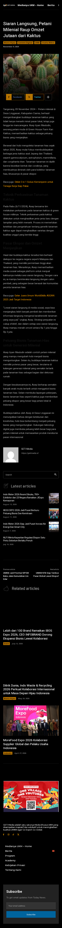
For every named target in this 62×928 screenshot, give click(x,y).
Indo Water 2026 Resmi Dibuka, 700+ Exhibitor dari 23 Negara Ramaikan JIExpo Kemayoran (23, 497)
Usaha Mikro (48, 42)
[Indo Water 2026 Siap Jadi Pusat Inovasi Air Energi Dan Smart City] (54, 527)
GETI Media (27, 449)
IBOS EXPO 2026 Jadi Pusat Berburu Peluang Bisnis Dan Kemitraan (21, 512)
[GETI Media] (10, 454)
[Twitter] (18, 834)
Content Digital (25, 42)
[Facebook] (3, 834)
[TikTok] (13, 834)
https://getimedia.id (29, 453)
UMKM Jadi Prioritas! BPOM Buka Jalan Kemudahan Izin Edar (16, 576)
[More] (48, 97)
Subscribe (31, 914)
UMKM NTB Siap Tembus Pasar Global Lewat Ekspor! (46, 574)
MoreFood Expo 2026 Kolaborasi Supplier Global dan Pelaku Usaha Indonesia (25, 744)
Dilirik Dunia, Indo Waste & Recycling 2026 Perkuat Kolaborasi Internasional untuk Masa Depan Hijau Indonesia (29, 689)
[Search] (55, 474)
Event (6, 643)
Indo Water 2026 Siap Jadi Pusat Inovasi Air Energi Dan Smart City (24, 525)
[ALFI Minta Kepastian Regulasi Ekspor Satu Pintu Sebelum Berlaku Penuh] (54, 540)
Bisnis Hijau (9, 42)
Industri (8, 753)
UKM (37, 42)
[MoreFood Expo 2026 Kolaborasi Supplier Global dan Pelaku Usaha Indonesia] (31, 720)
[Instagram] (8, 834)
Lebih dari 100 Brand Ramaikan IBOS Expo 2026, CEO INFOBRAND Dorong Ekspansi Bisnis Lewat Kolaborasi (27, 634)
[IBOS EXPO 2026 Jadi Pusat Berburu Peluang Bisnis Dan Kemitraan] (54, 513)
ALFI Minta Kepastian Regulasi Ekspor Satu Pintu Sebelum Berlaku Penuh (24, 539)
